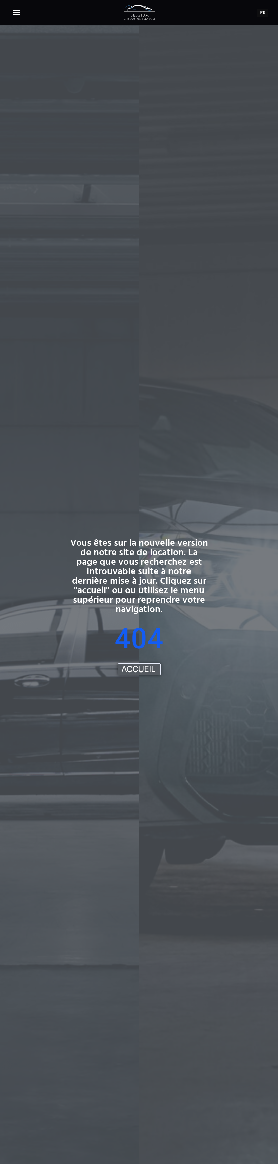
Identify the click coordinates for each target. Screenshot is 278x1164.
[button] (16, 12)
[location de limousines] (139, 12)
